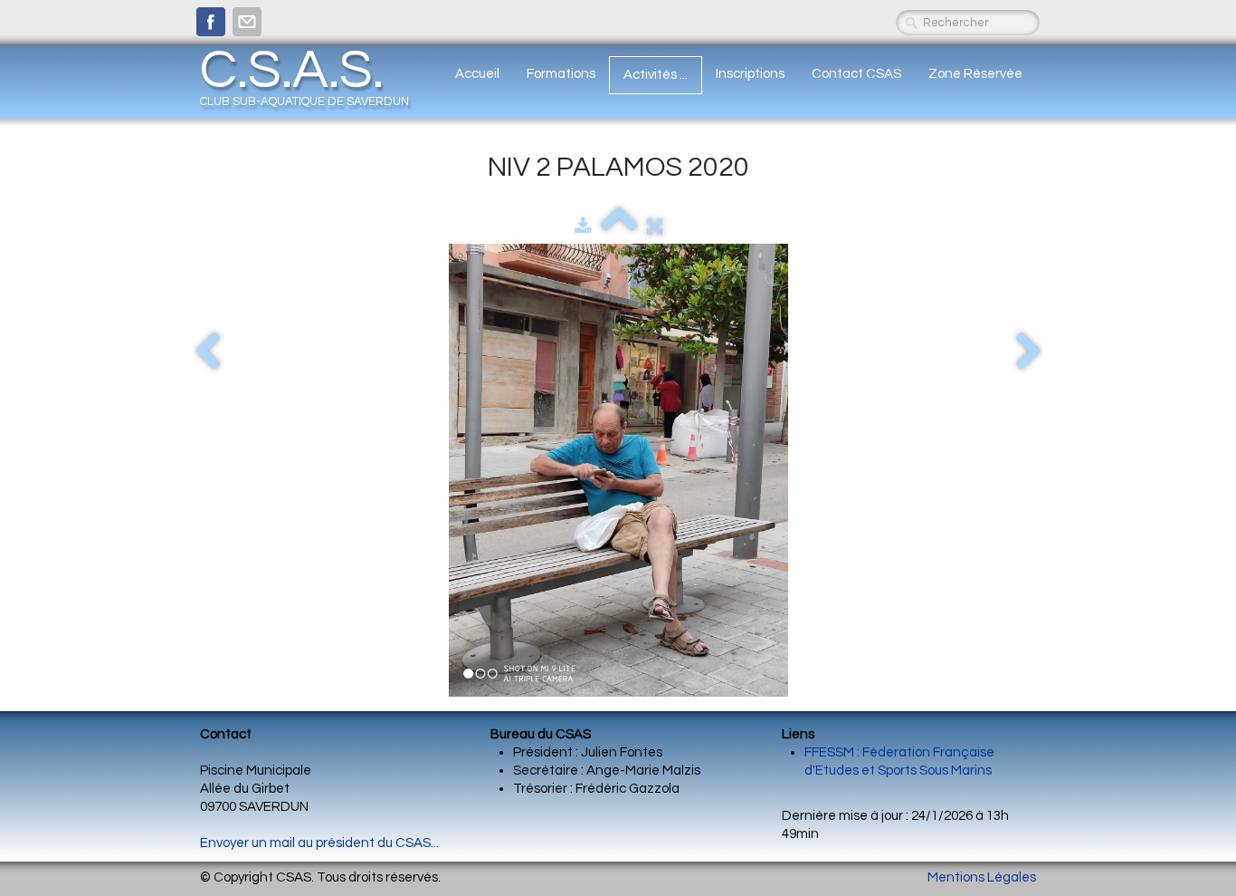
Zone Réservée (975, 74)
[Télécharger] (583, 227)
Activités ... (655, 75)
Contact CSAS (856, 74)
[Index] (619, 227)
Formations (561, 74)
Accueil (477, 74)
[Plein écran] (654, 227)
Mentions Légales (981, 877)
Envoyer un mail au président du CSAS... (319, 843)
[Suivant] (1028, 352)
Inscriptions (750, 74)
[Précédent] (207, 352)
